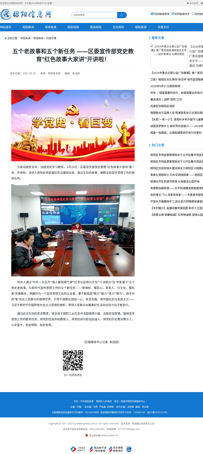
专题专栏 (163, 27)
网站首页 (5, 27)
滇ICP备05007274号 (157, 412)
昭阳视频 (73, 27)
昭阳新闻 (28, 27)
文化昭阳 (118, 27)
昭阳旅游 (141, 27)
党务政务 (50, 27)
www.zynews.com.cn (87, 423)
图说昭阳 (96, 27)
